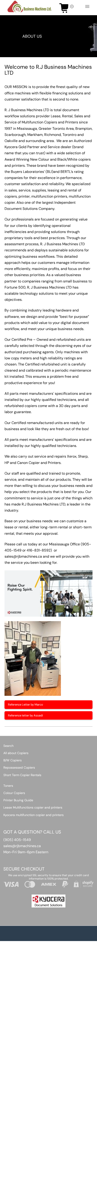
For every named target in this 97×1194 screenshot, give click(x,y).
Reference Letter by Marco (25, 704)
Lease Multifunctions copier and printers (32, 807)
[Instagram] (65, 1189)
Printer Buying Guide (18, 800)
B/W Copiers (12, 760)
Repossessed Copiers (19, 767)
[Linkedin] (71, 1189)
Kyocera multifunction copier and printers (33, 815)
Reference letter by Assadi (25, 715)
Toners (8, 786)
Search (8, 746)
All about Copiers (15, 753)
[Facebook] (59, 1189)
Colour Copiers (14, 793)
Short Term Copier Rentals (22, 775)
